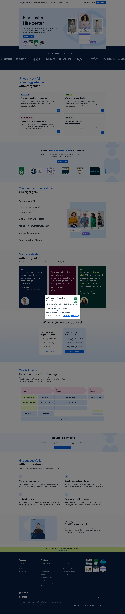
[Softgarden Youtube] (28, 593)
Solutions (43, 2)
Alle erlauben (75, 315)
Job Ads (43, 574)
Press (20, 568)
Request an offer (74, 351)
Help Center (66, 563)
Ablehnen (66, 315)
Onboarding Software (46, 577)
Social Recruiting (45, 571)
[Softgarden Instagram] (25, 593)
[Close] (122, 548)
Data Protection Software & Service (71, 568)
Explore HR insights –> (70, 536)
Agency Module (45, 585)
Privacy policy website (75, 597)
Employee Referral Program (48, 583)
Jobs (20, 566)
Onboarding (69, 117)
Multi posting (25, 94)
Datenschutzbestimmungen (52, 310)
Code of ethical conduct (69, 566)
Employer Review (45, 580)
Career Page (69, 94)
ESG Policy (66, 574)
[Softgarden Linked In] (20, 593)
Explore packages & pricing (62, 447)
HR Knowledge (51, 2)
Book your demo (101, 2)
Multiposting (44, 568)
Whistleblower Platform (69, 571)
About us (60, 2)
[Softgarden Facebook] (22, 593)
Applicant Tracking (26, 117)
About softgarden (23, 563)
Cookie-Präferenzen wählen (52, 315)
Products (36, 2)
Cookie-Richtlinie (69, 310)
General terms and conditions (89, 597)
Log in (93, 2)
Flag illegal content (101, 597)
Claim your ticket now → (62, 550)
